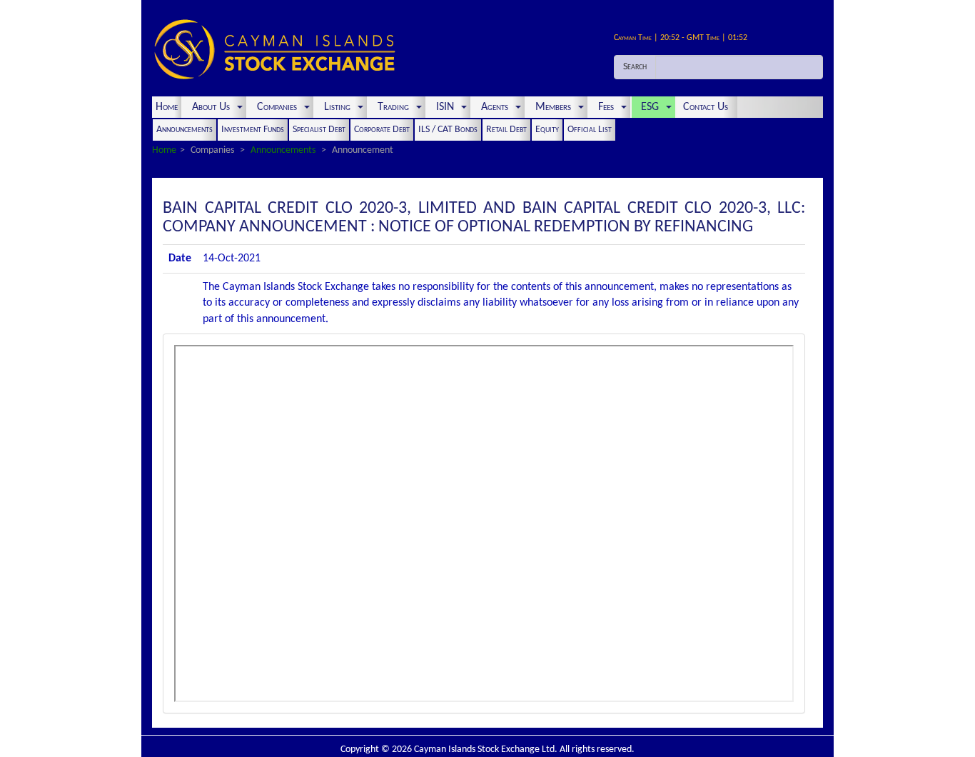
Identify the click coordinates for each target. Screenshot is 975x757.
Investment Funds (252, 129)
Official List (589, 129)
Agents (494, 107)
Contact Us (707, 107)
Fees (606, 107)
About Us (211, 107)
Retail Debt (506, 129)
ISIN (445, 107)
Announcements (184, 129)
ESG (650, 107)
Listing (337, 107)
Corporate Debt (382, 129)
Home (167, 107)
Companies (277, 107)
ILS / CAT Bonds (448, 129)
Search (635, 66)
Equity (547, 129)
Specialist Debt (319, 129)
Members (553, 107)
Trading (393, 107)
